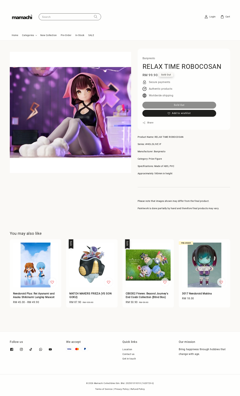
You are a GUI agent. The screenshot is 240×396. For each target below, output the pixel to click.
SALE (91, 35)
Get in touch (129, 358)
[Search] (95, 17)
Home (15, 35)
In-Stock (79, 35)
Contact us (128, 354)
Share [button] (150, 122)
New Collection (48, 35)
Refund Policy (138, 389)
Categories (28, 35)
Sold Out (179, 105)
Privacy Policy (121, 389)
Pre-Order (66, 35)
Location (127, 349)
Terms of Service (104, 389)
